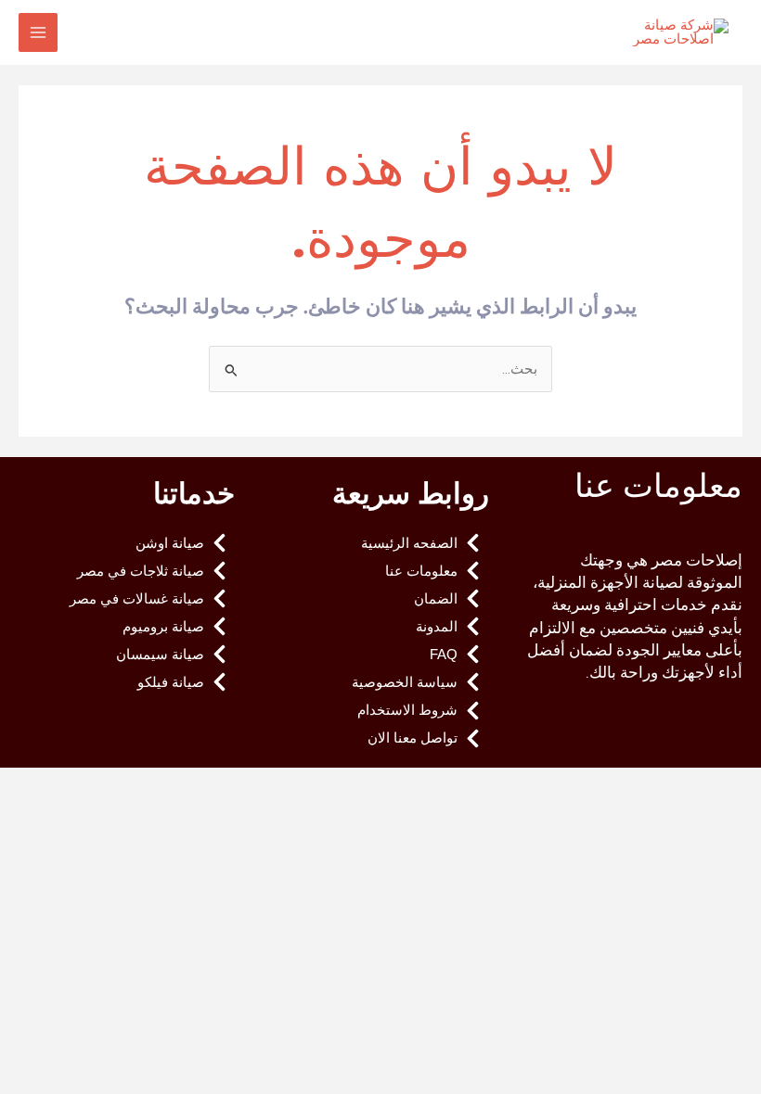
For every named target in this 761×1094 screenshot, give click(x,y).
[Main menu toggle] (38, 32)
